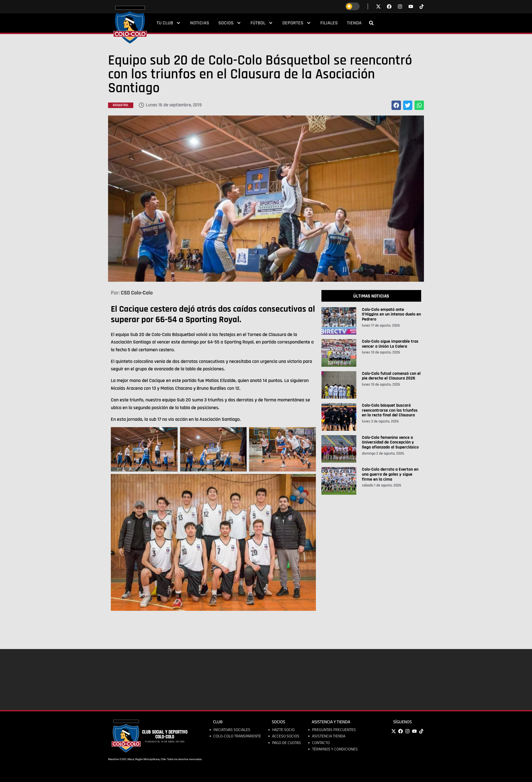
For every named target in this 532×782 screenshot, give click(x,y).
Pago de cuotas (286, 743)
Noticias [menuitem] (199, 23)
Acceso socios (285, 736)
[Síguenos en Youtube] (410, 6)
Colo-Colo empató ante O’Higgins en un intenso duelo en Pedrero (391, 314)
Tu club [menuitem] (165, 23)
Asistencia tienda (328, 736)
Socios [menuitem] (226, 23)
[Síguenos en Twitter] (378, 6)
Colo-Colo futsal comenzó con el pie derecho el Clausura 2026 (391, 376)
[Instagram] (407, 731)
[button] (371, 23)
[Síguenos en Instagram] (400, 6)
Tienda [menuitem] (354, 23)
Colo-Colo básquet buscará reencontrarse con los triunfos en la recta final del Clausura (390, 410)
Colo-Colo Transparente (237, 736)
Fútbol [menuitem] (257, 23)
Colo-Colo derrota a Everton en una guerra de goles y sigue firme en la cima (390, 474)
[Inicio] (130, 24)
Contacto (321, 743)
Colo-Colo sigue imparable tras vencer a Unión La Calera (390, 344)
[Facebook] (400, 731)
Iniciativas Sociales (231, 730)
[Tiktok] (421, 6)
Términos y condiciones (335, 749)
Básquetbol (121, 105)
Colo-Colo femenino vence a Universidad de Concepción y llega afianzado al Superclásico (390, 442)
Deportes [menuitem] (292, 23)
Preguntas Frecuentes (334, 730)
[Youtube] (414, 731)
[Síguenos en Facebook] (389, 6)
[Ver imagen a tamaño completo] (266, 199)
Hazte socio (283, 730)
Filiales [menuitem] (329, 23)
